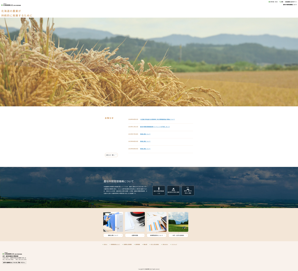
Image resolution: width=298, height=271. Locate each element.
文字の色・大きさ (274, 1)
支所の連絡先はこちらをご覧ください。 (14, 262)
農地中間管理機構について (290, 4)
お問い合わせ (165, 244)
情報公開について (145, 134)
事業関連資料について (156, 235)
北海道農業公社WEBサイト (291, 1)
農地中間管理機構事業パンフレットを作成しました (155, 127)
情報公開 (145, 244)
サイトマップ (174, 244)
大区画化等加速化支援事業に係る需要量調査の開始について (157, 119)
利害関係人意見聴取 (128, 244)
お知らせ (105, 244)
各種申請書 (135, 235)
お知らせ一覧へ (110, 155)
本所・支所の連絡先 (178, 235)
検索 (282, 1)
